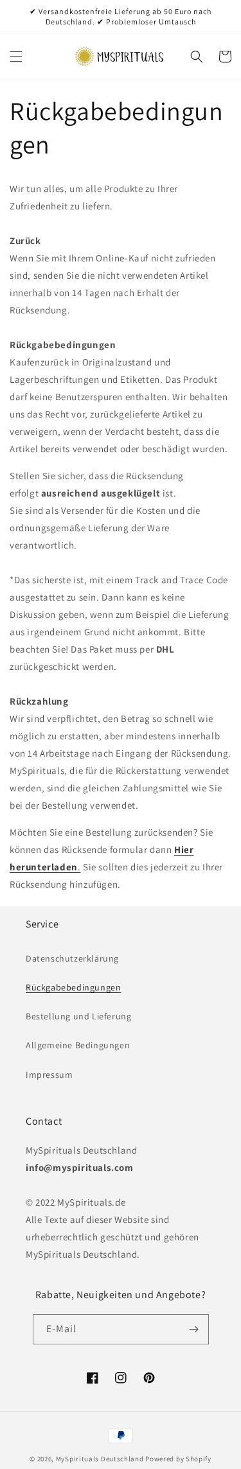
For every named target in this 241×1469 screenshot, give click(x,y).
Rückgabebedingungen (73, 987)
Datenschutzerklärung (72, 958)
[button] (16, 56)
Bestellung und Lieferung (78, 1016)
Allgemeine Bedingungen (78, 1045)
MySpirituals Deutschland (100, 1458)
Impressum (49, 1074)
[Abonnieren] (194, 1329)
